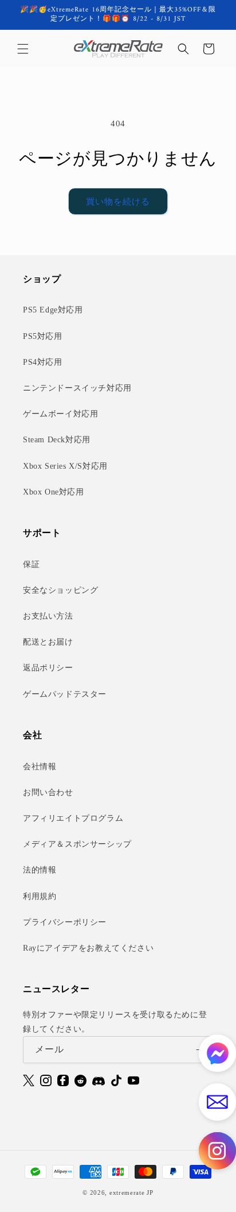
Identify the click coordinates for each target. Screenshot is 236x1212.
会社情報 (39, 766)
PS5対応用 (42, 336)
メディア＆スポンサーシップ (77, 844)
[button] (23, 48)
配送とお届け (48, 642)
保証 (31, 564)
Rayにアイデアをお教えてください (88, 948)
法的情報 (39, 870)
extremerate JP (131, 1192)
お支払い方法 (48, 616)
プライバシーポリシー (65, 922)
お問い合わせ (48, 792)
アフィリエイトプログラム (73, 818)
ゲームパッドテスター (65, 694)
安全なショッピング (60, 590)
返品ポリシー (48, 667)
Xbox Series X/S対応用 (65, 466)
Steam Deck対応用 (57, 439)
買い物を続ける (118, 201)
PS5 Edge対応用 (53, 310)
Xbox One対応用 (53, 492)
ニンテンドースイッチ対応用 (77, 388)
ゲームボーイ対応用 (60, 414)
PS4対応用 (42, 362)
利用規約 (39, 896)
